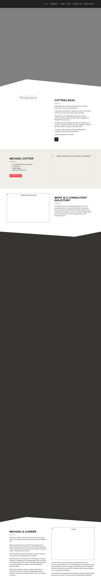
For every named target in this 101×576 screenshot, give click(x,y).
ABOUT (46, 4)
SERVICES (53, 4)
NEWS (63, 4)
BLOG (69, 4)
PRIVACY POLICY (89, 4)
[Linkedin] (56, 139)
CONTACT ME (77, 4)
